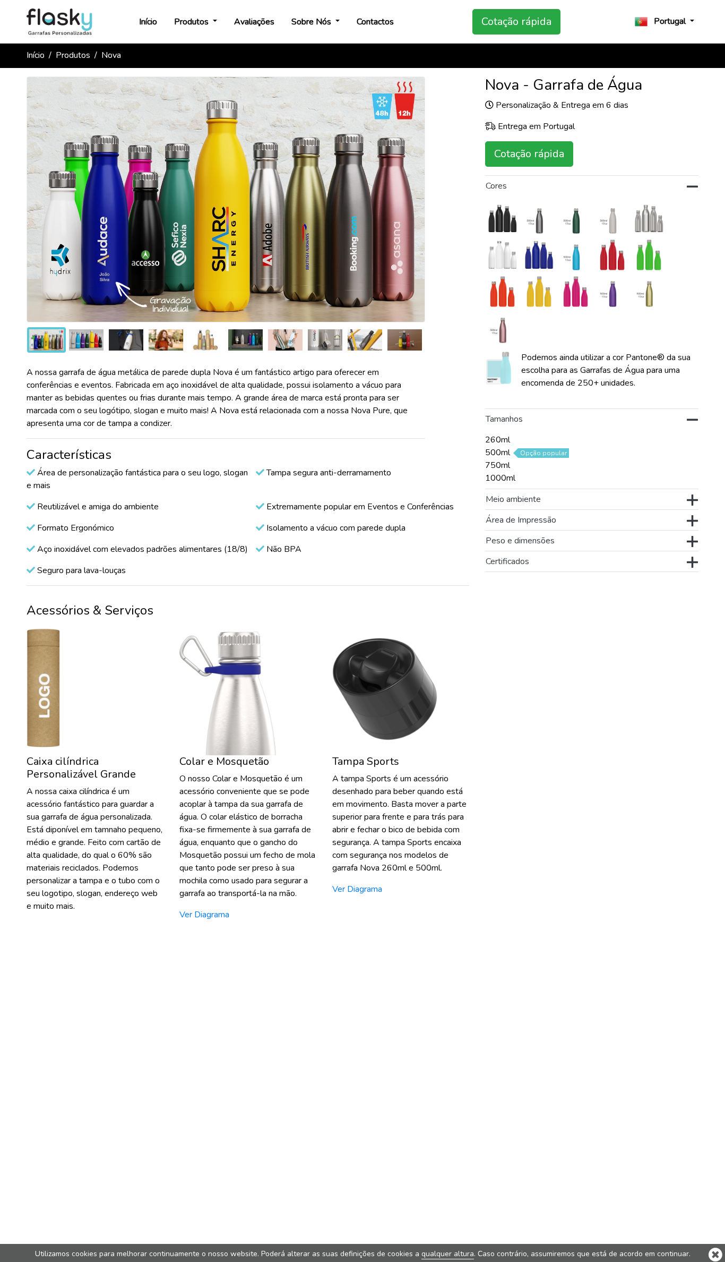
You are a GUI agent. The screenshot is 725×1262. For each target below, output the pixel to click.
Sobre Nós (312, 22)
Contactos (375, 22)
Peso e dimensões (520, 541)
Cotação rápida (516, 21)
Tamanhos (504, 419)
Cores (496, 186)
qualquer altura (447, 1254)
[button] (664, 21)
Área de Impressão (521, 520)
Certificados (507, 561)
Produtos (192, 22)
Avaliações (254, 22)
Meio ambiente (513, 499)
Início (148, 22)
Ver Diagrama (204, 914)
